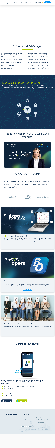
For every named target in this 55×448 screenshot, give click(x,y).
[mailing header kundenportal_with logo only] (27, 207)
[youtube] (29, 426)
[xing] (24, 426)
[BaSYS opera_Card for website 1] (27, 252)
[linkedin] (22, 426)
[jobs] (27, 295)
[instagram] (31, 426)
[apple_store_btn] (6, 399)
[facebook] (26, 426)
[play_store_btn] (21, 399)
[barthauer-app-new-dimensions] (27, 350)
